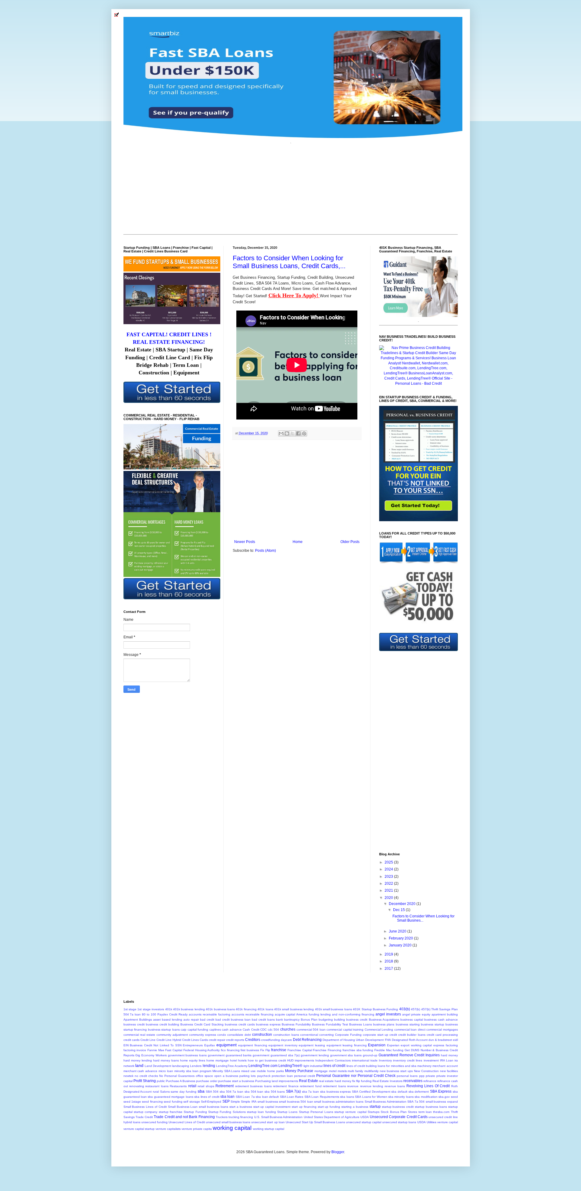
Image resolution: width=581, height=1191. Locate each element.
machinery (424, 1066)
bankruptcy (292, 1019)
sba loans (347, 1096)
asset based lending (167, 1019)
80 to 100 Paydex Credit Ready (165, 1014)
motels (342, 1071)
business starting (408, 1024)
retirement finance (285, 1086)
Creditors (252, 1040)
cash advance (232, 1029)
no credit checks (146, 1075)
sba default (399, 1091)
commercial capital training (345, 1029)
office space (204, 1075)
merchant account (445, 1066)
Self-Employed (211, 1101)
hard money (449, 1055)
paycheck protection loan (275, 1075)
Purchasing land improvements (276, 1081)
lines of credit (334, 1066)
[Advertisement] (290, 188)
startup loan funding (261, 1112)
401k (168, 1009)
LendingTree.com (262, 1066)
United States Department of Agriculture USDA (336, 1117)
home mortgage (217, 1060)
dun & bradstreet (440, 1039)
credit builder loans (411, 1034)
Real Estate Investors (387, 1081)
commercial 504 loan (311, 1029)
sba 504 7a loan (231, 1091)
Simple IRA (248, 1101)
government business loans (187, 1055)
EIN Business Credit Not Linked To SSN (152, 1045)
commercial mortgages (442, 1029)
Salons (165, 1091)
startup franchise (170, 1112)
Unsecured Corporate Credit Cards (399, 1117)
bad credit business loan (233, 1019)
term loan (425, 1112)
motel (332, 1071)
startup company (145, 1112)
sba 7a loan (310, 1091)
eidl (455, 1039)
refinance (429, 1081)
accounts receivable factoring (209, 1014)
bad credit (207, 1019)
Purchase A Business (180, 1081)
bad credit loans (263, 1019)
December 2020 (402, 904)
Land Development (158, 1066)
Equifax (209, 1045)
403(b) (404, 1009)
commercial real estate (139, 1034)
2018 (389, 961)
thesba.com (441, 1112)
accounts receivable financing (252, 1014)
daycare (286, 1039)
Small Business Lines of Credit (145, 1106)
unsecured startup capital (363, 1122)
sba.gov (444, 1096)
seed (454, 1096)
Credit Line (148, 1039)
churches (287, 1029)
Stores (412, 1112)
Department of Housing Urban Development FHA (357, 1039)
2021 (389, 890)
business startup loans (164, 1029)
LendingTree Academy (232, 1066)
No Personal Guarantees (177, 1075)
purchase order (206, 1081)
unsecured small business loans (228, 1122)
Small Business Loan (183, 1106)
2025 (389, 862)
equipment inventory (282, 1045)
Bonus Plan (309, 1019)
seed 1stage (132, 1101)
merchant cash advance (140, 1071)
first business (250, 1050)
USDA (421, 1122)
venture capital (447, 1122)
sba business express (335, 1091)
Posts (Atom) (265, 550)
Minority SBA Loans (226, 1071)
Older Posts (349, 542)
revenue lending (371, 1086)
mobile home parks (270, 1071)
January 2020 (400, 945)
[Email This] (281, 433)
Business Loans (360, 1024)
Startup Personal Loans (316, 1112)
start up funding (329, 1106)
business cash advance (441, 1019)
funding (398, 1050)
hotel (233, 1060)
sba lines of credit (206, 1096)
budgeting (326, 1019)
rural (156, 1091)
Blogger (337, 1152)
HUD (290, 1060)
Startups (373, 1112)
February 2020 (401, 938)
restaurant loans (156, 1086)
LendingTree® (290, 1066)
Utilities (431, 1122)
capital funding (198, 1029)
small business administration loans (338, 1101)
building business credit (350, 1019)
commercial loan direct (409, 1029)
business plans (383, 1024)
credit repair (217, 1039)
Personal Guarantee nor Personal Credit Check (356, 1076)
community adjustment (172, 1034)
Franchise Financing (327, 1050)
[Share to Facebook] (298, 433)
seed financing (152, 1101)
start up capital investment (272, 1106)
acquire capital (285, 1014)
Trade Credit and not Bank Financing (184, 1117)
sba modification (426, 1096)
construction (262, 1034)
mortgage (321, 1071)
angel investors (388, 1014)
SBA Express (440, 1091)
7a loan (135, 1014)
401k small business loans (333, 1009)
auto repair (191, 1019)
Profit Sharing (144, 1081)
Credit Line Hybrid (168, 1039)
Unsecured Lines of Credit (187, 1122)
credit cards (131, 1039)
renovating (136, 1086)
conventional (309, 1034)
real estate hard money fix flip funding (345, 1081)
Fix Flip (265, 1050)
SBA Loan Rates (292, 1096)
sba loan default (267, 1096)
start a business (240, 1106)
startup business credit (398, 1106)
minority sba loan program (192, 1071)
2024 (389, 869)
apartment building (445, 1014)
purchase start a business (236, 1081)
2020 (389, 898)
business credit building (162, 1024)
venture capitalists (168, 1128)
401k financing (246, 1009)
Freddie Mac (383, 1050)
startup (375, 1106)
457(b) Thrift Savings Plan (439, 1009)
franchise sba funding (358, 1050)
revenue (353, 1086)
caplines (215, 1029)
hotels (242, 1060)
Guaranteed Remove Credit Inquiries (409, 1055)
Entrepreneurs (193, 1045)
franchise (278, 1050)
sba (201, 1091)
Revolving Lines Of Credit (428, 1086)
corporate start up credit (380, 1034)
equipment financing (252, 1045)
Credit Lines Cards (195, 1039)
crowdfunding (270, 1039)
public (161, 1081)
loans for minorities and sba (397, 1066)
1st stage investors (150, 1009)
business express (268, 1024)
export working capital (416, 1045)
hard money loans (166, 1060)
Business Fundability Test (330, 1024)
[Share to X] (293, 433)
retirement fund (310, 1086)
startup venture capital (350, 1112)
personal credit (304, 1075)
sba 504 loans (274, 1091)
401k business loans (220, 1009)
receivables (412, 1081)
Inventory (385, 1060)
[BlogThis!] (287, 433)
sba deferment (419, 1091)
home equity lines (192, 1060)
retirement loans (334, 1086)
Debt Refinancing (307, 1040)
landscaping (180, 1066)
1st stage (129, 1009)
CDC (263, 1029)
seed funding (173, 1101)
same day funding (183, 1091)
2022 (389, 883)
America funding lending (313, 1014)
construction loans (286, 1034)
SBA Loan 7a (245, 1096)
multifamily (371, 1071)
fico (223, 1050)
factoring (452, 1045)
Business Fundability (296, 1024)
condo (221, 1034)
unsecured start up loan (267, 1122)
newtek (128, 1075)
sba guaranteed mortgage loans (170, 1096)
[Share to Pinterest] (304, 433)
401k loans (265, 1009)
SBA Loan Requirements (321, 1096)
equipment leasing (312, 1045)
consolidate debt (239, 1034)
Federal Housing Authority (201, 1050)
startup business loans (431, 1106)
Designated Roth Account (410, 1039)
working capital (232, 1128)
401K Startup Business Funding (375, 1009)
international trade (365, 1060)
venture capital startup (139, 1128)
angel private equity (416, 1014)
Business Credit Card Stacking (202, 1024)
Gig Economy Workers (151, 1055)
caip (183, 1029)
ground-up (370, 1055)
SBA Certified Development (371, 1091)
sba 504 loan (254, 1091)
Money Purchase (299, 1071)
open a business (226, 1075)
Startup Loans (287, 1112)
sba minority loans (401, 1096)
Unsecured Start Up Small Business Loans (315, 1122)
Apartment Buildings (137, 1019)
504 (126, 1014)
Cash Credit (251, 1029)
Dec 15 (399, 910)
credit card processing (442, 1034)
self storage (191, 1101)
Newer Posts (244, 542)
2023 (389, 876)
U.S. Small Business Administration (278, 1117)
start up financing (304, 1106)
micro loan (166, 1071)
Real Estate (308, 1081)
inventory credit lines (407, 1060)
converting (326, 1034)
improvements (304, 1060)
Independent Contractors (333, 1060)
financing (233, 1050)
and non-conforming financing (353, 1014)
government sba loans (346, 1055)
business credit (134, 1024)
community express (202, 1034)
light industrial (313, 1066)
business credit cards (240, 1024)
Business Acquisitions (384, 1019)
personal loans (407, 1075)
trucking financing (240, 1117)
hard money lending (137, 1060)
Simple (235, 1101)
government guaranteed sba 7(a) (276, 1055)
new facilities (449, 1071)
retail (192, 1086)
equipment (226, 1044)
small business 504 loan (296, 1101)
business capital (411, 1019)
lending (209, 1066)
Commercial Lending (379, 1029)
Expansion (377, 1045)
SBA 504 (212, 1091)
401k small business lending (294, 1009)
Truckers (222, 1117)
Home (298, 542)
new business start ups (396, 1071)
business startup (432, 1024)
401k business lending (189, 1009)
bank (279, 1019)
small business (268, 1101)
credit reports (235, 1039)
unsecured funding (154, 1122)
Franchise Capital (299, 1050)
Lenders (196, 1066)
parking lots (247, 1075)
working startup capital (268, 1128)
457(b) (415, 1009)
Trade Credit (144, 1117)
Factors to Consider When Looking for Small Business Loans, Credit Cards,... (289, 262)
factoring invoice (134, 1050)
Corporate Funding (348, 1034)
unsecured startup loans (399, 1122)
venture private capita (197, 1128)
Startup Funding (195, 1112)
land (139, 1065)
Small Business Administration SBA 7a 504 (395, 1101)
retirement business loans (253, 1086)
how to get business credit (267, 1060)
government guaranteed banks (230, 1055)
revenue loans (395, 1086)
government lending (315, 1055)
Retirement (224, 1086)
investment (431, 1060)
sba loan (227, 1096)
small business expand (442, 1101)
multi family (355, 1071)
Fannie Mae (155, 1050)
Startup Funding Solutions (227, 1112)
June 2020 (398, 931)
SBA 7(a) (293, 1091)
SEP (226, 1101)
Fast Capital (173, 1050)
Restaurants (178, 1086)
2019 (389, 954)
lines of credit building (361, 1066)
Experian (393, 1045)
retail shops (206, 1086)
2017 (389, 968)
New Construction (426, 1071)
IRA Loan (446, 1060)
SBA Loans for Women (371, 1096)
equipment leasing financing (347, 1045)
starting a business (354, 1106)
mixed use (248, 1071)
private (430, 1075)
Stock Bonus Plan (394, 1112)
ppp (422, 1075)
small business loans (213, 1106)
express (438, 1045)
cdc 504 (273, 1029)
